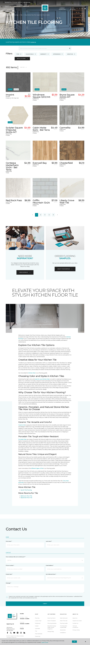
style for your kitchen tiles (42, 379)
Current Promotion (62, 8)
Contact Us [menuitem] (75, 623)
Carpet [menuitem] (36, 626)
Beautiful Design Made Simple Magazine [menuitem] (52, 627)
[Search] (69, 48)
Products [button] (8, 6)
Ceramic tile (21, 425)
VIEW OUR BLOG (23, 272)
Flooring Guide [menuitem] (64, 623)
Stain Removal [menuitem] (63, 618)
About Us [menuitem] (75, 618)
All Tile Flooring (27, 490)
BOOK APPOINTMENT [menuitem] (9, 10)
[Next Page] (57, 215)
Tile (21, 15)
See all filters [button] (21, 58)
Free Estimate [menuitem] (38, 633)
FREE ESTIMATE (72, 8)
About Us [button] (26, 6)
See (22, 490)
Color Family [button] (30, 54)
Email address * (49, 565)
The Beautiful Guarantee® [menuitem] (63, 626)
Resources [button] (17, 6)
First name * (9, 541)
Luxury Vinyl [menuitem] (38, 620)
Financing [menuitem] (37, 636)
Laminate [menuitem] (37, 628)
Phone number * (10, 565)
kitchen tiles (31, 373)
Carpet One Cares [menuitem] (77, 620)
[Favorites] (82, 8)
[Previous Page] (32, 215)
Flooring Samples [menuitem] (52, 623)
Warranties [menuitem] (63, 630)
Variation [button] (70, 54)
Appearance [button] (57, 54)
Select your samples (63, 269)
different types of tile (37, 468)
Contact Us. (33, 42)
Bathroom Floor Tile (26, 496)
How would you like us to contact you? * (15, 556)
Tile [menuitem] (36, 631)
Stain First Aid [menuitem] (63, 620)
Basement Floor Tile (26, 497)
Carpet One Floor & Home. (17, 636)
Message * (8, 583)
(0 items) (85, 8)
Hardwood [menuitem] (37, 623)
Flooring (16, 15)
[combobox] (43, 48)
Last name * (49, 541)
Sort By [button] (22, 67)
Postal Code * (9, 574)
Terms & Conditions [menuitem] (75, 626)
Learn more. (44, 642)
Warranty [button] (43, 54)
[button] (79, 8)
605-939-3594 (27, 2)
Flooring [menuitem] (37, 618)
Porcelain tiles (22, 439)
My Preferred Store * (51, 574)
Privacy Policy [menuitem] (76, 630)
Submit (45, 603)
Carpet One (9, 15)
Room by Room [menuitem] (51, 618)
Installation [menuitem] (63, 632)
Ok (74, 641)
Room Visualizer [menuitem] (52, 620)
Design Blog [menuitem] (51, 631)
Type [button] (17, 54)
